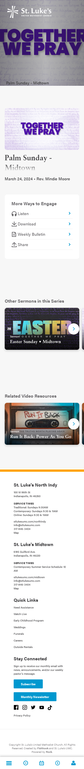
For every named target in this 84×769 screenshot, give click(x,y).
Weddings (20, 627)
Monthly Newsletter (35, 696)
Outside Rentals (23, 647)
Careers (18, 640)
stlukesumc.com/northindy (30, 521)
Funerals (19, 634)
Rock (49, 752)
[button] (73, 329)
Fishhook (42, 748)
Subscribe (28, 684)
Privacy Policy (22, 715)
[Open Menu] (9, 763)
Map (16, 533)
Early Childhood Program (29, 620)
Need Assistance (24, 607)
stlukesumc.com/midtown (29, 577)
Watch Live (20, 614)
